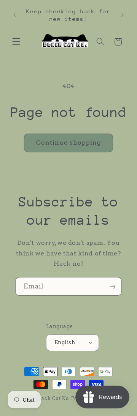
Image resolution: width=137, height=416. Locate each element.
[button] (16, 41)
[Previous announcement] (14, 15)
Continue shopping (68, 142)
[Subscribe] (112, 286)
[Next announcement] (122, 15)
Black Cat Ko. (53, 398)
